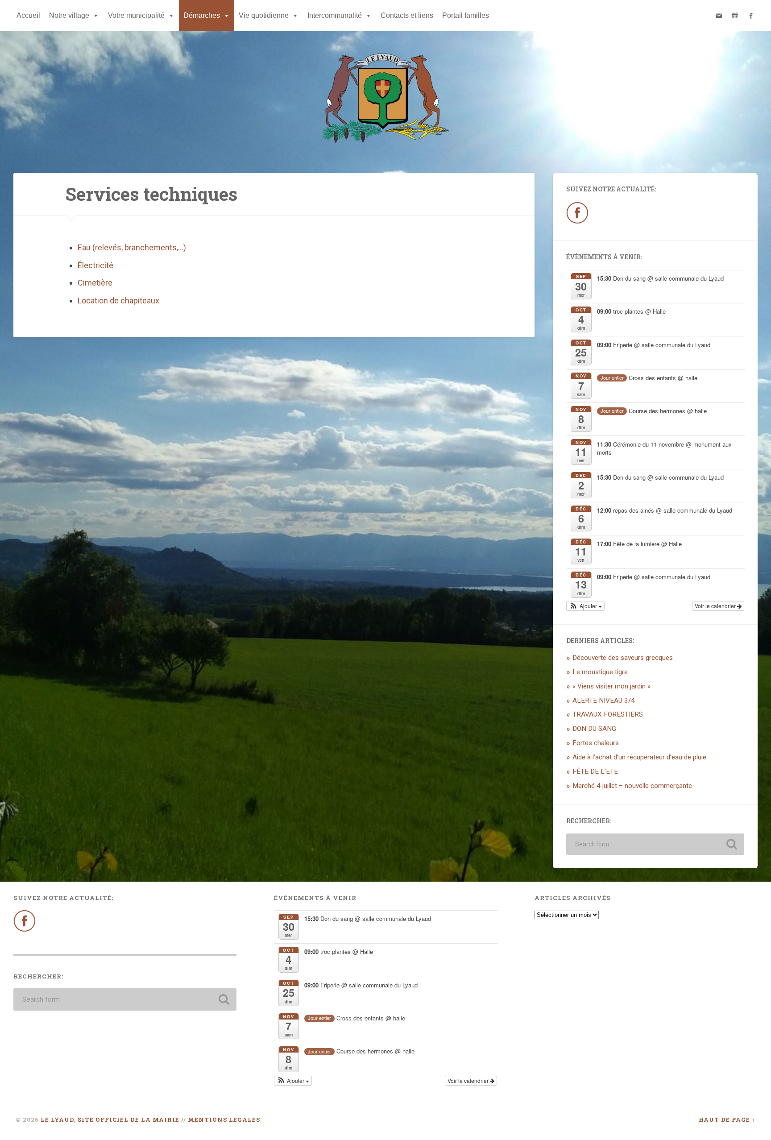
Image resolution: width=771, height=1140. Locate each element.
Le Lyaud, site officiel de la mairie (110, 1119)
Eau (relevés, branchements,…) (132, 247)
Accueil (28, 15)
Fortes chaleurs (595, 743)
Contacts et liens (407, 15)
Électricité (95, 265)
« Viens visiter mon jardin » (611, 686)
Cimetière (95, 282)
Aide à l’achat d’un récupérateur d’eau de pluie (639, 757)
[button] (585, 605)
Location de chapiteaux (118, 300)
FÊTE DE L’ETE (595, 771)
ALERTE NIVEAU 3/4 (603, 700)
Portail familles (465, 15)
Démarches (201, 15)
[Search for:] (655, 844)
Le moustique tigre (600, 672)
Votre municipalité (136, 15)
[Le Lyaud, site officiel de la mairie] (385, 100)
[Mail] (719, 15)
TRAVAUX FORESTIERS (607, 714)
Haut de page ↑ (727, 1119)
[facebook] (751, 15)
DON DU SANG (594, 729)
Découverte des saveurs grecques (622, 658)
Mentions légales (224, 1119)
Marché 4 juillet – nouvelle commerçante (632, 786)
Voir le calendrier (716, 605)
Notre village (69, 15)
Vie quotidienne (264, 15)
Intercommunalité (334, 15)
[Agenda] (735, 15)
